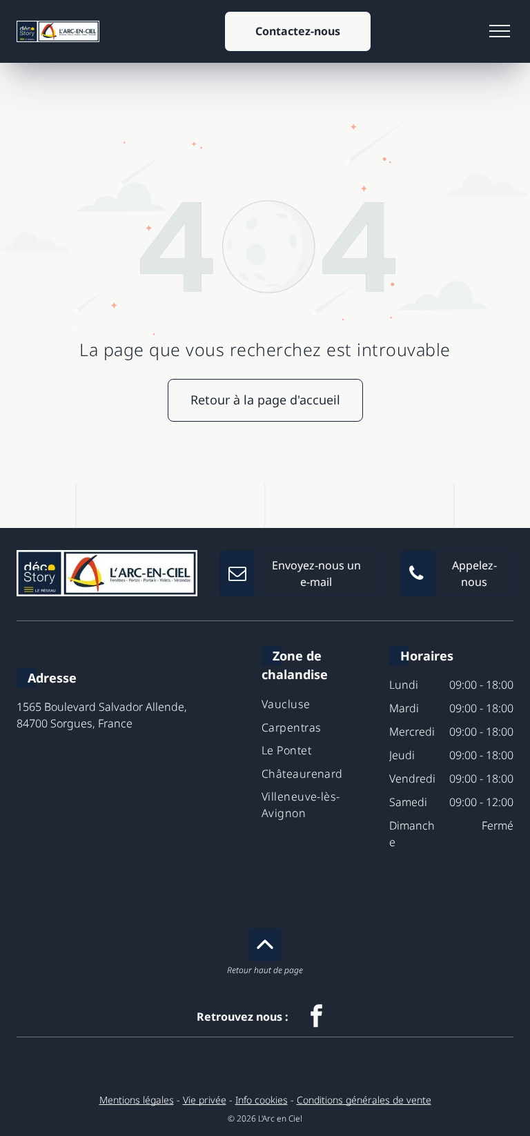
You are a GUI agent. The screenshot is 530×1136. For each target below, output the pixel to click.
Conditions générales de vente (364, 1099)
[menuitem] (320, 703)
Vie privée (204, 1099)
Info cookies (261, 1099)
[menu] (500, 31)
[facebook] (317, 1018)
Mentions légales (136, 1099)
